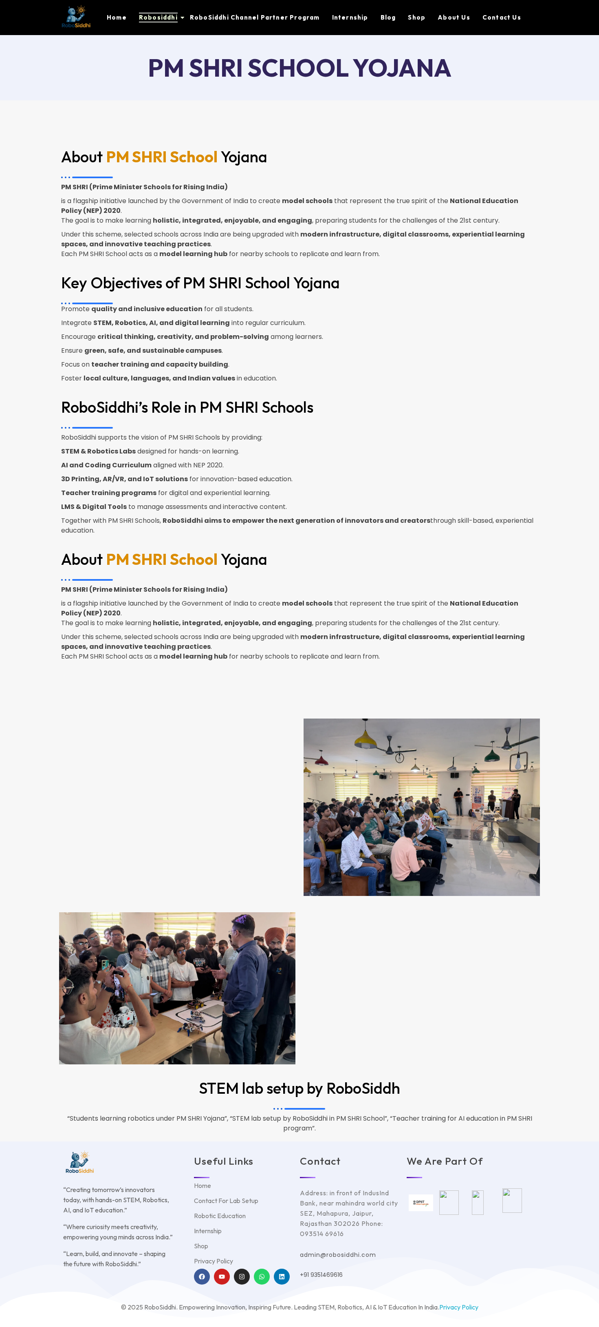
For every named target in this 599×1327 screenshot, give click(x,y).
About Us (454, 17)
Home (117, 17)
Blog (388, 17)
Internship (350, 17)
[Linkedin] (282, 1277)
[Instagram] (242, 1277)
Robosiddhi (158, 17)
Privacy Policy (458, 1307)
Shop (416, 17)
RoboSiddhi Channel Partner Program (255, 17)
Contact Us (501, 17)
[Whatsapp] (262, 1277)
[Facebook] (202, 1277)
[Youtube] (222, 1277)
